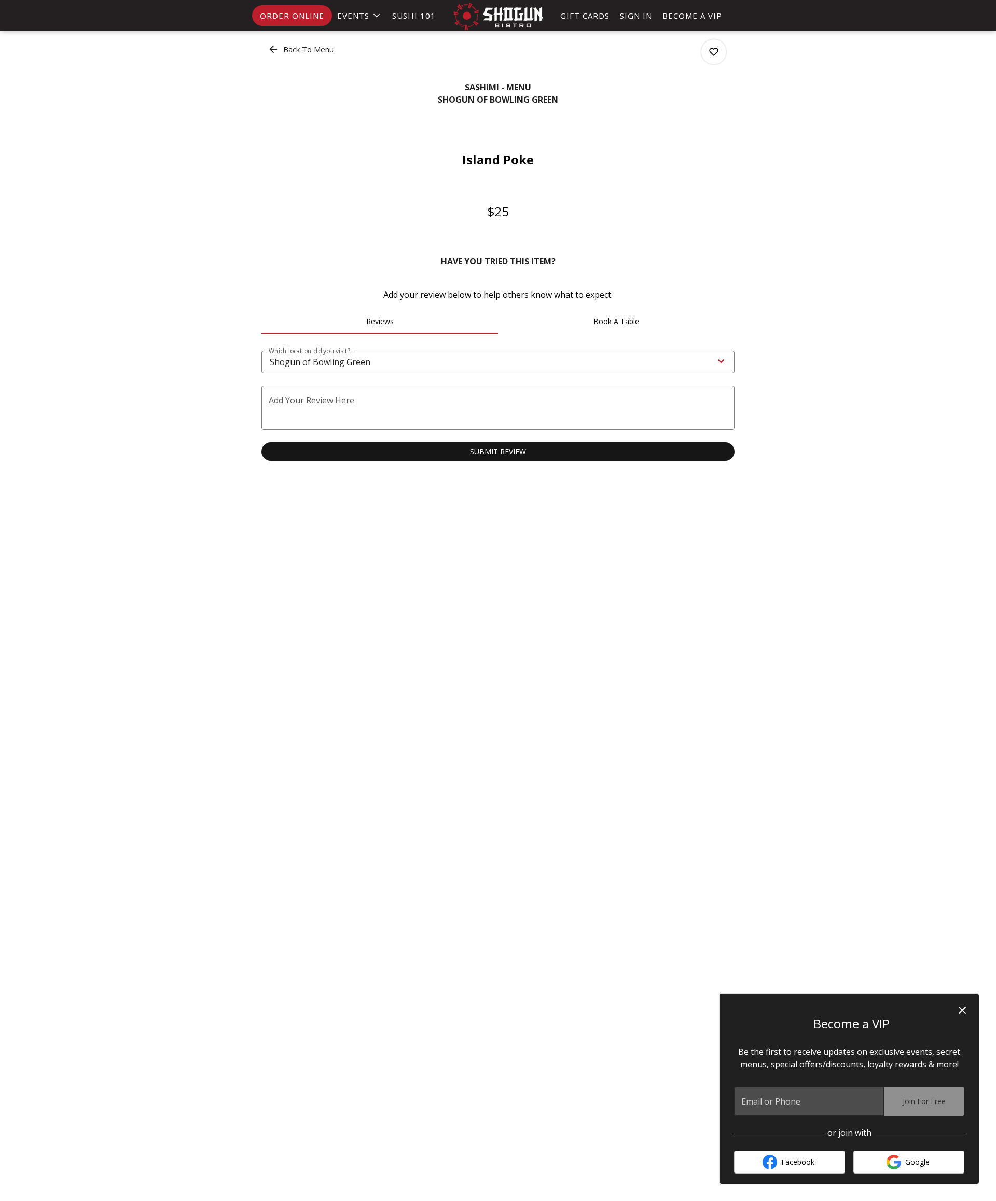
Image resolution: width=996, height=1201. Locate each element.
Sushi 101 (414, 15)
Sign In (636, 15)
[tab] (379, 321)
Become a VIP (692, 15)
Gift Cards (585, 15)
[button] (359, 15)
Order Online (292, 15)
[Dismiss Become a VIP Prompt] (962, 1010)
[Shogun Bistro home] (498, 16)
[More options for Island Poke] (713, 51)
